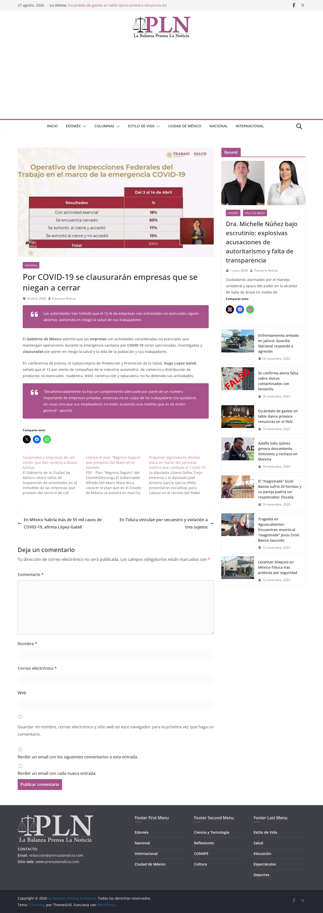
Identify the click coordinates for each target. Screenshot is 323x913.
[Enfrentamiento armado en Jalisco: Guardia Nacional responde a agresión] (237, 347)
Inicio (52, 126)
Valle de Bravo (255, 213)
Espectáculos (265, 864)
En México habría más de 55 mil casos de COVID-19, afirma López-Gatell (63, 523)
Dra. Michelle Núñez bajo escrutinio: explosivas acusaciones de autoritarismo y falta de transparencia (262, 242)
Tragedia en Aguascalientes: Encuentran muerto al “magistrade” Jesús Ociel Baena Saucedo (278, 530)
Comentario (31, 574)
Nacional (218, 126)
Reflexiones (204, 842)
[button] (83, 126)
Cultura (200, 864)
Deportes (262, 874)
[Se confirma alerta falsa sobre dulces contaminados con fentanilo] (237, 384)
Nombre (27, 643)
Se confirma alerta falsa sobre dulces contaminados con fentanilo (278, 381)
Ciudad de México (184, 126)
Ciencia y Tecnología (211, 832)
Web (22, 692)
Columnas (104, 126)
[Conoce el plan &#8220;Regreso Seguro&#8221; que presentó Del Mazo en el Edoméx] (117, 475)
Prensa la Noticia (64, 298)
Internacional (250, 126)
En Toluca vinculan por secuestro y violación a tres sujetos (164, 523)
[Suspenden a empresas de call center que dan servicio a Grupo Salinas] (54, 475)
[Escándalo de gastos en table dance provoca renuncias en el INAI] (237, 420)
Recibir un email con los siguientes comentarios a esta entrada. (78, 757)
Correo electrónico (37, 668)
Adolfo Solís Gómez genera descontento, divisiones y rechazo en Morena (278, 451)
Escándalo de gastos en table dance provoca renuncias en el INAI (278, 416)
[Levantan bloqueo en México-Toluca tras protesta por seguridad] (237, 571)
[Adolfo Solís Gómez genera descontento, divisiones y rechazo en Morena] (237, 455)
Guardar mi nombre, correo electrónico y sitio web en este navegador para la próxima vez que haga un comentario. (116, 730)
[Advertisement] (161, 81)
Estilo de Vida (141, 126)
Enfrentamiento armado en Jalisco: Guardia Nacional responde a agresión (278, 343)
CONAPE (201, 853)
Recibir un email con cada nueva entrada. (57, 773)
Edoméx (73, 126)
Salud (258, 842)
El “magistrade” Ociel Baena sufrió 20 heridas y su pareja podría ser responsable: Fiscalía (279, 489)
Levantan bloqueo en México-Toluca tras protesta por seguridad (277, 567)
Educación (262, 853)
